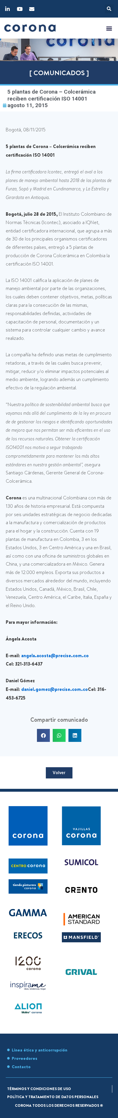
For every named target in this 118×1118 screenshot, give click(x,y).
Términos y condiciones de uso (39, 1088)
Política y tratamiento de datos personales (52, 1096)
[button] (109, 8)
